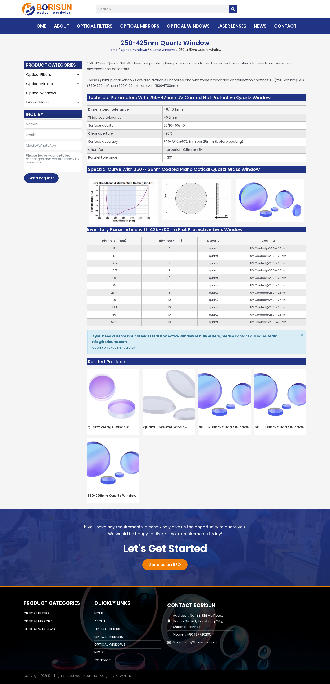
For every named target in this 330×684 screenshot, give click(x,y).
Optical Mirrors (139, 26)
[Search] (233, 9)
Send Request (41, 178)
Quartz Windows (162, 50)
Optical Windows (188, 26)
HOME (39, 26)
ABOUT (61, 26)
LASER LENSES (231, 26)
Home (113, 50)
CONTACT (285, 26)
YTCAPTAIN (123, 675)
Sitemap (90, 675)
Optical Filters (94, 26)
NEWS (260, 26)
